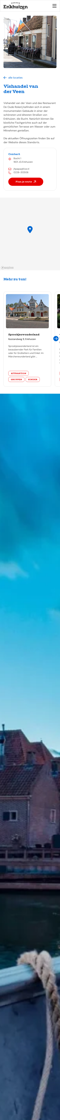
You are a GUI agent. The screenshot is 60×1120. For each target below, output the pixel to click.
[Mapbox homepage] (7, 267)
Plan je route (24, 181)
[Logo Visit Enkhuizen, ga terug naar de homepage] (15, 6)
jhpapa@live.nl (21, 168)
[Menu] (54, 6)
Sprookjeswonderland (23, 334)
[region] (30, 234)
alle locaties (15, 77)
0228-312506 (21, 172)
